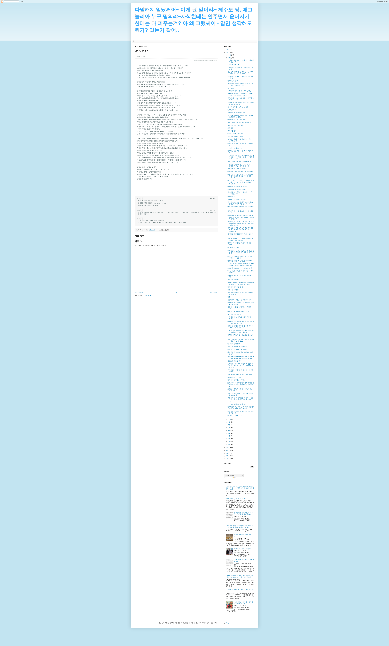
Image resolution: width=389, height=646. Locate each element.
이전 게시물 (213, 292)
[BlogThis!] (162, 230)
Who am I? (230, 88)
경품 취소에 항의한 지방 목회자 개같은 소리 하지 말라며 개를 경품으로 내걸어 (240, 357)
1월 (229, 444)
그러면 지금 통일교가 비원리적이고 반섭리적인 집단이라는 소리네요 (240, 94)
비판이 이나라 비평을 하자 (235, 287)
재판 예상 (230, 128)
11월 (229, 58)
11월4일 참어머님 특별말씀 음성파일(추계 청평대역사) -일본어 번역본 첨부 (240, 283)
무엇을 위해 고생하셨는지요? (236, 112)
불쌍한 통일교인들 (233, 247)
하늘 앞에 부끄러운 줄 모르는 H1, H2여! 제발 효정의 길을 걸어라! (240, 72)
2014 (228, 453)
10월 (229, 419)
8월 (229, 425)
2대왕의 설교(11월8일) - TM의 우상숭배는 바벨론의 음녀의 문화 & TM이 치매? (240, 264)
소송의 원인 (231, 196)
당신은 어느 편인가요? (234, 416)
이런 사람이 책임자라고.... (235, 290)
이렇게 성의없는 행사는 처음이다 (237, 349)
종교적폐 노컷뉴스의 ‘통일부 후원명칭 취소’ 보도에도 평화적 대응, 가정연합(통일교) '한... (240, 365)
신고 (214, 198)
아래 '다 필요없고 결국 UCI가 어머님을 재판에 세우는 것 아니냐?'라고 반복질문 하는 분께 (240, 182)
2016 (228, 447)
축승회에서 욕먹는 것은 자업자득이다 (239, 300)
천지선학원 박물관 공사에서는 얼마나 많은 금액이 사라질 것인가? (240, 84)
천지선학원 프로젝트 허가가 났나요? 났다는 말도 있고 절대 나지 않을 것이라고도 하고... (240, 251)
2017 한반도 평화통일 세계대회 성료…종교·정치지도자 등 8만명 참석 (240, 331)
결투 (228, 297)
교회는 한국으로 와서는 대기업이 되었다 (240, 268)
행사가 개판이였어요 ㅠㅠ (235, 344)
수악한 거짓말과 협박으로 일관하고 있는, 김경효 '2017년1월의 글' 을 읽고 (240, 165)
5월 (229, 433)
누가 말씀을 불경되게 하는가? (236, 404)
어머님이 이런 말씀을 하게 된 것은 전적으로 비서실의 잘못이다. (240, 322)
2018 (228, 50)
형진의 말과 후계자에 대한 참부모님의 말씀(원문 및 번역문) (240, 116)
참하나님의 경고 (232, 81)
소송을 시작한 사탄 (233, 64)
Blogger (227, 623)
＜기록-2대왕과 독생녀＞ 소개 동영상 (239, 91)
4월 (229, 436)
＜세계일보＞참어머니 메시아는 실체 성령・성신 (243, 603)
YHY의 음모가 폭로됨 (234, 314)
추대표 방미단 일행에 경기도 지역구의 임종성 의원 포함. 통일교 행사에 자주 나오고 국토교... (240, 175)
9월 (229, 422)
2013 (228, 456)
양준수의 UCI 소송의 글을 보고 (237, 199)
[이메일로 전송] (160, 230)
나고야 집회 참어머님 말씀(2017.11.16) (239, 261)
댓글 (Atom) (148, 295)
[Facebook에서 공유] (166, 230)
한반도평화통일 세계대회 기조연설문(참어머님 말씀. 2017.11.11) (240, 340)
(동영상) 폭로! (231, 110)
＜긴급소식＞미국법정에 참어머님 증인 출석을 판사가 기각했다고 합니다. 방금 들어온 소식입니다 (240, 157)
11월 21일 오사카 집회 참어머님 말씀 (239, 161)
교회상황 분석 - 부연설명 (235, 125)
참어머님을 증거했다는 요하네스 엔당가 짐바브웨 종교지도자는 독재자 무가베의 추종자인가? (240, 217)
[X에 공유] (164, 230)
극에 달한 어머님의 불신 (235, 136)
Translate (239, 478)
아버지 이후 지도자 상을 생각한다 (238, 311)
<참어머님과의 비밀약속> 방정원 (237, 107)
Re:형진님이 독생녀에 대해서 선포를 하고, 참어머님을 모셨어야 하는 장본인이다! (240, 576)
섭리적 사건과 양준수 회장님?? (237, 168)
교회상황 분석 (231, 131)
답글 (211, 198)
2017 (228, 52)
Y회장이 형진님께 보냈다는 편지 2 (236, 499)
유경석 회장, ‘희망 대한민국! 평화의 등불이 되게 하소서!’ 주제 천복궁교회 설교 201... (240, 399)
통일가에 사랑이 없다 (234, 280)
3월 (229, 438)
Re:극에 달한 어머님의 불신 (236, 133)
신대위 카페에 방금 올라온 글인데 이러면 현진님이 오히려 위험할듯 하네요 (240, 203)
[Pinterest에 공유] (168, 230)
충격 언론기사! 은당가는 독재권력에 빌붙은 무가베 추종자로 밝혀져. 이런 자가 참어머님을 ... (240, 229)
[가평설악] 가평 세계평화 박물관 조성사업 (240, 171)
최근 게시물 (139, 292)
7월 (229, 427)
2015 (228, 450)
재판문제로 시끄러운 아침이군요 (237, 189)
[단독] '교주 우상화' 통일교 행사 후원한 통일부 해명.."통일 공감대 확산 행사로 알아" (240, 384)
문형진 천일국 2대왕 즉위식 (243, 549)
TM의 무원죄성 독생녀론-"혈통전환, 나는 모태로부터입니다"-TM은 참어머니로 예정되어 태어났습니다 (240, 488)
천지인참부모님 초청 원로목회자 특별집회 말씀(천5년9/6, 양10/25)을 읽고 (240, 407)
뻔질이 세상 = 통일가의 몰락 (236, 120)
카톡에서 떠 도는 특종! (234, 377)
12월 (229, 55)
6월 (229, 430)
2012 (228, 459)
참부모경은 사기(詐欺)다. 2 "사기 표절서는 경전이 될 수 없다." (244, 513)
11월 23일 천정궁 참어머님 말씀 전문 (239, 122)
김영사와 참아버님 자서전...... (236, 380)
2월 (229, 441)
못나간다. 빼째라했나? (234, 148)
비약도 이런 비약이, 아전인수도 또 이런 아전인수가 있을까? (240, 257)
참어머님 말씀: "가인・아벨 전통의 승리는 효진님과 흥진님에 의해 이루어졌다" (240, 526)
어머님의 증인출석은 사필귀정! (237, 186)
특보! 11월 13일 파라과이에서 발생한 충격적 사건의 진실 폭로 (240, 103)
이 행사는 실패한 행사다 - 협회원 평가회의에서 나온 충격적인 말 (240, 326)
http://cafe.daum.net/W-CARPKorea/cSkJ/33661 (205, 60)
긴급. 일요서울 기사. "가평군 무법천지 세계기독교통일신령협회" (240, 239)
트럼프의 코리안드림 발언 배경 (237, 346)
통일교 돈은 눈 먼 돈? (234, 361)
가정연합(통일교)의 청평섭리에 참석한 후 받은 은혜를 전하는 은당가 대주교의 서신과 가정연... (240, 223)
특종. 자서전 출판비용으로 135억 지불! (239, 374)
